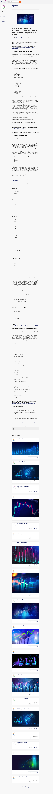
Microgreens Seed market (21, 37)
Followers (3, 21)
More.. (37, 457)
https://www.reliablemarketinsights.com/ (27, 422)
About (3, 14)
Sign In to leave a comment (20, 428)
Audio (3, 19)
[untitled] (25, 19)
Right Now (3, 16)
